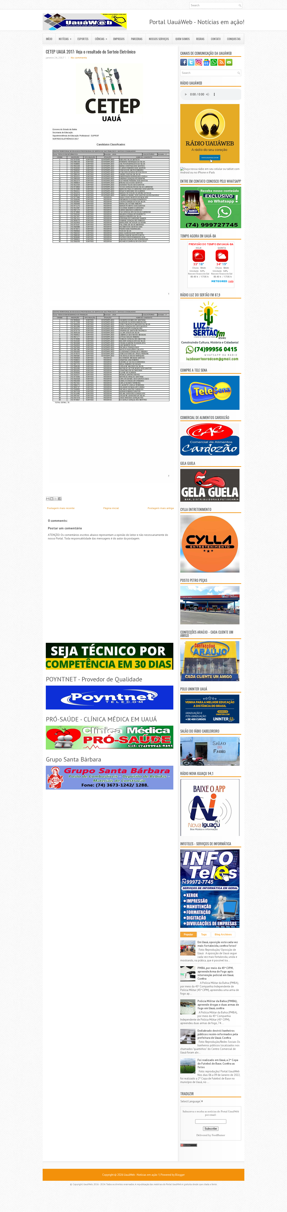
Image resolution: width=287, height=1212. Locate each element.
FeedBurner (218, 1135)
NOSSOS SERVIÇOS (159, 39)
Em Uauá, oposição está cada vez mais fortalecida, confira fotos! (217, 944)
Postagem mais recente (61, 508)
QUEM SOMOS (182, 39)
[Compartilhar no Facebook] (60, 499)
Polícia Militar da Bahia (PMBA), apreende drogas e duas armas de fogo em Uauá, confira (218, 1004)
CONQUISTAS (234, 39)
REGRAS (200, 39)
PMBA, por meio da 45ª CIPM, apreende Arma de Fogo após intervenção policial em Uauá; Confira (215, 973)
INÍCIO (49, 39)
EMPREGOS (119, 39)
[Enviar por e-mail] (48, 499)
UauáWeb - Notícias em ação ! (141, 1175)
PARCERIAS (136, 39)
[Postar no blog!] (52, 499)
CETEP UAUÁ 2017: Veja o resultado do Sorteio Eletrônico (91, 51)
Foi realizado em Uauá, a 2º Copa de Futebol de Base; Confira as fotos (217, 1063)
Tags (204, 934)
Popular (188, 934)
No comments (79, 57)
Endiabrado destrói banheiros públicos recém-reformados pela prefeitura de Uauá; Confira (217, 1034)
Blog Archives (223, 934)
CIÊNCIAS (101, 38)
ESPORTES (83, 39)
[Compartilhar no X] (56, 499)
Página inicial (111, 508)
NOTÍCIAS (65, 38)
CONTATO (216, 39)
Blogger (180, 1175)
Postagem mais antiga (161, 508)
